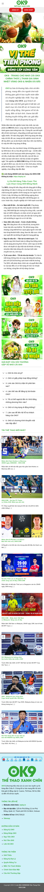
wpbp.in (23, 805)
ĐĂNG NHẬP (28, 10)
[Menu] (3, 3)
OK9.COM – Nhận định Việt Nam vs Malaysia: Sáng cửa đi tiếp (13, 619)
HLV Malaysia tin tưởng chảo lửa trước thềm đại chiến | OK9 (12, 658)
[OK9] (22, 3)
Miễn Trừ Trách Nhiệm (12, 866)
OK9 (7, 88)
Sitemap (7, 818)
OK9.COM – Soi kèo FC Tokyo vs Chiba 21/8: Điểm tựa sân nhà (13, 501)
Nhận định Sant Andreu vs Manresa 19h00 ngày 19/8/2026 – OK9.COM (14, 462)
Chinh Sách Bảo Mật (12, 870)
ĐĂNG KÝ (15, 10)
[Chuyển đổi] (4, 373)
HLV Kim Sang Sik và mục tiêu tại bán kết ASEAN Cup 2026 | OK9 (13, 736)
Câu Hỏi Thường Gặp (12, 873)
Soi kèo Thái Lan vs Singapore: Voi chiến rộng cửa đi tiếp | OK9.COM (14, 579)
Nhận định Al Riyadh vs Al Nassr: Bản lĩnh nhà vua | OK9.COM (13, 540)
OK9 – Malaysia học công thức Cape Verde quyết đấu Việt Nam (12, 697)
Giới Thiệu (8, 855)
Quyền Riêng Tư (10, 862)
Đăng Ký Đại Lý (10, 859)
